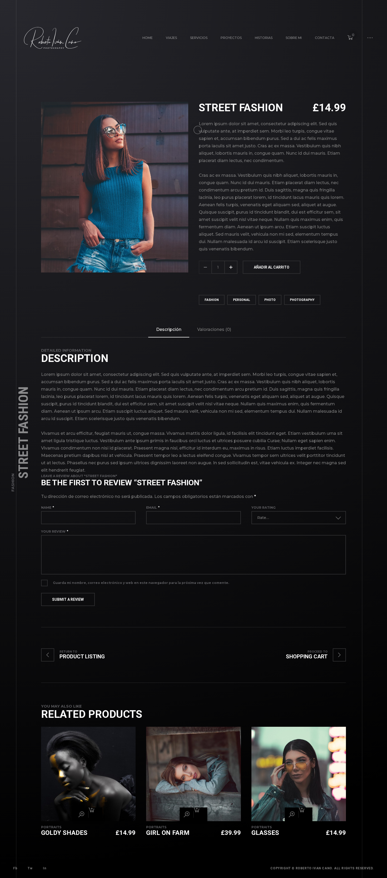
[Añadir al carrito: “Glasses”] (305, 814)
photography (302, 300)
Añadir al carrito (271, 267)
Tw (30, 868)
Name (47, 508)
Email (153, 508)
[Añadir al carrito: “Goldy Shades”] (95, 814)
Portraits (51, 827)
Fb (15, 868)
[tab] (168, 329)
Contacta (324, 38)
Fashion (13, 483)
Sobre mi (294, 38)
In (44, 868)
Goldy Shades (64, 833)
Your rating (263, 508)
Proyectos (231, 38)
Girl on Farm (168, 833)
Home (147, 38)
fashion (212, 300)
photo (270, 300)
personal (241, 300)
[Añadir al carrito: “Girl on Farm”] (200, 814)
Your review (54, 532)
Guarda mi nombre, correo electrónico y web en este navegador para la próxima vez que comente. (141, 583)
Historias (263, 38)
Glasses (265, 833)
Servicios (198, 38)
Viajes (171, 38)
